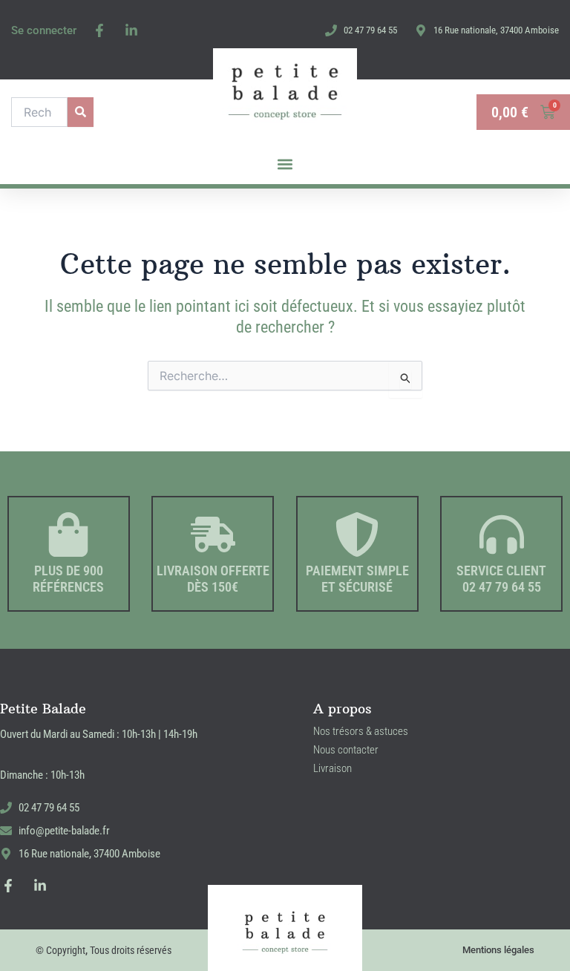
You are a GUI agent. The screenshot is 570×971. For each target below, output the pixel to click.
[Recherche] (81, 112)
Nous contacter (346, 749)
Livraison (332, 768)
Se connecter (43, 30)
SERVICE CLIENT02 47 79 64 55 (501, 579)
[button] (285, 164)
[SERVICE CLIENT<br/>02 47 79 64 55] (501, 534)
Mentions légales (498, 949)
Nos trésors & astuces (360, 731)
